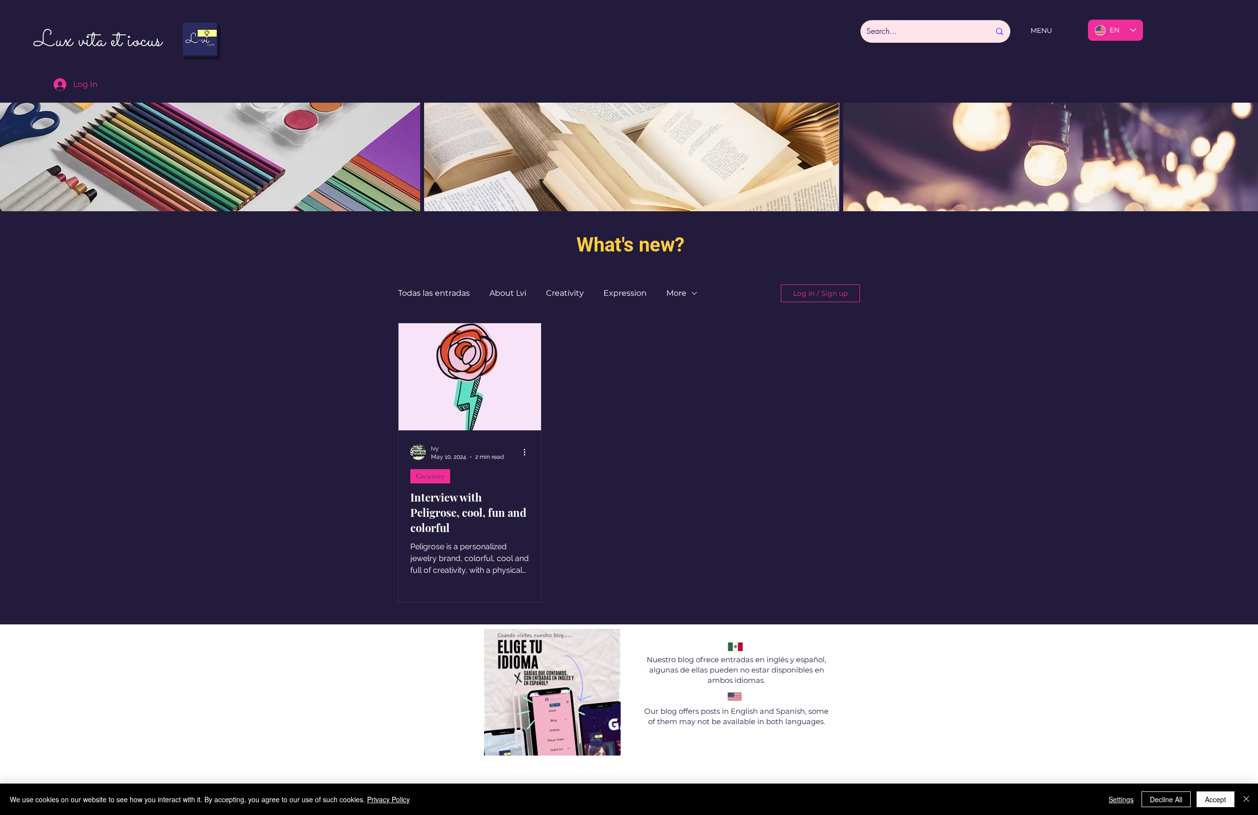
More (676, 293)
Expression (625, 293)
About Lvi (507, 293)
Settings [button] (1121, 799)
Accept (1215, 799)
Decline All (1166, 799)
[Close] (1246, 799)
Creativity (565, 293)
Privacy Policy (388, 799)
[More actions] (528, 452)
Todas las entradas (434, 293)
